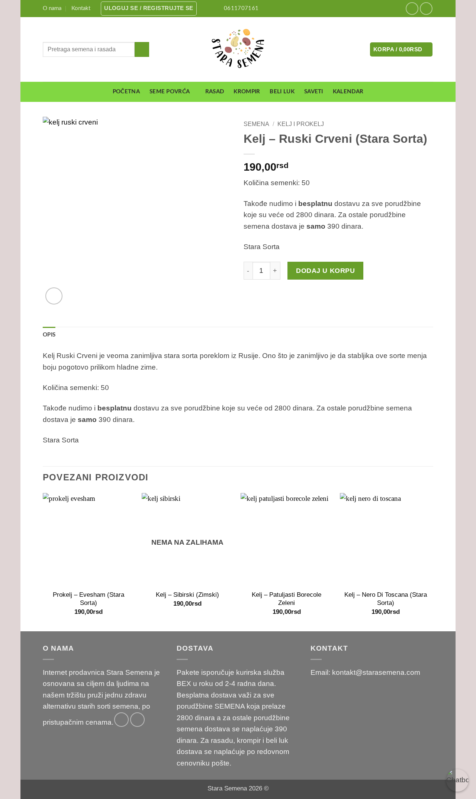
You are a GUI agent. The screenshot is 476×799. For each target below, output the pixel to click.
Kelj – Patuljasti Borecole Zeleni (286, 598)
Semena (256, 123)
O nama (52, 8)
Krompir (247, 91)
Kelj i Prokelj (300, 123)
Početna (126, 91)
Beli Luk (282, 91)
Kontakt (80, 8)
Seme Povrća (169, 91)
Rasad (214, 91)
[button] (149, 8)
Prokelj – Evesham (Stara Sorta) (88, 598)
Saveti (313, 91)
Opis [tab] (49, 335)
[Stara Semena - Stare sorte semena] (238, 49)
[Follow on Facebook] (412, 8)
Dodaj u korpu (325, 270)
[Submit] (142, 49)
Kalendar (348, 91)
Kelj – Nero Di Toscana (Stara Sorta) (385, 598)
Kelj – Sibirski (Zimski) (187, 594)
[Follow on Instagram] (426, 8)
